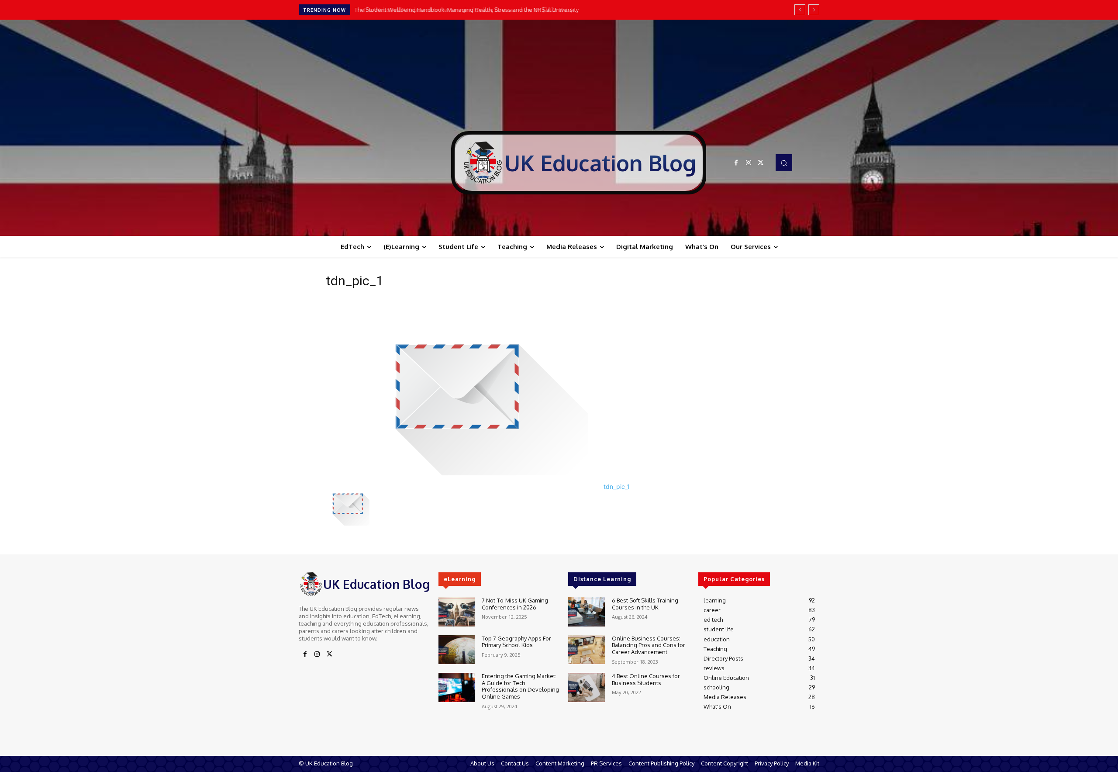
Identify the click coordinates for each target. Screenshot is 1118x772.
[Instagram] (748, 163)
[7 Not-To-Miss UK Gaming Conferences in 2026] (456, 612)
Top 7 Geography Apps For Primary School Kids (516, 642)
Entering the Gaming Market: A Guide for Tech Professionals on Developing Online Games (520, 686)
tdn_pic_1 (617, 486)
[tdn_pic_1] (457, 473)
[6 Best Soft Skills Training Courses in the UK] (586, 612)
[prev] (799, 9)
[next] (813, 9)
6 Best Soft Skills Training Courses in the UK (645, 604)
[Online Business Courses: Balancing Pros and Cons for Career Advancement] (586, 650)
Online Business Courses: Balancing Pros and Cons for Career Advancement (648, 645)
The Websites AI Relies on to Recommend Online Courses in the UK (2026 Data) (461, 9)
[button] (784, 162)
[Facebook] (736, 163)
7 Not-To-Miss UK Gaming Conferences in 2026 (515, 604)
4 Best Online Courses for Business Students (646, 679)
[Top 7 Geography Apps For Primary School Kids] (456, 650)
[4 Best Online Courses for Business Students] (586, 687)
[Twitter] (761, 163)
